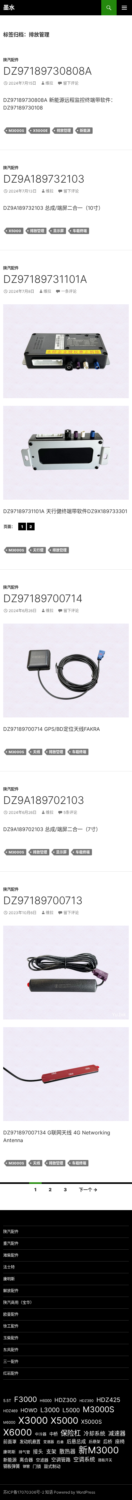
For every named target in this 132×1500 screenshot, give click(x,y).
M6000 (9, 1422)
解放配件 (11, 1290)
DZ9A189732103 (44, 178)
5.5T (7, 1400)
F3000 (25, 1399)
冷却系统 (94, 1433)
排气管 (24, 1452)
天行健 (38, 550)
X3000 (33, 1420)
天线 (36, 752)
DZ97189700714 (43, 598)
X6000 (17, 1432)
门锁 (37, 1466)
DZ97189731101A (45, 279)
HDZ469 (10, 1411)
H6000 (46, 1400)
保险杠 (71, 1433)
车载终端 (80, 231)
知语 (49, 1492)
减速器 (117, 1433)
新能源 (85, 130)
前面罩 (10, 1441)
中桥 (53, 1433)
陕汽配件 (11, 59)
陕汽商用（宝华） (18, 1302)
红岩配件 (11, 1373)
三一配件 (11, 1361)
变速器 (48, 1442)
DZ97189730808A (47, 70)
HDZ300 (65, 1400)
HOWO (29, 1410)
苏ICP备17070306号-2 (23, 1492)
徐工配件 (11, 1326)
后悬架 (94, 1441)
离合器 (26, 1459)
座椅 (120, 1441)
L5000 (71, 1410)
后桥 (107, 1441)
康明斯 (9, 1279)
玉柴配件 (11, 1338)
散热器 (67, 1451)
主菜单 (124, 7)
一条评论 (69, 291)
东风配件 (11, 1349)
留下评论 (70, 83)
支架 (51, 1452)
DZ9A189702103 (43, 800)
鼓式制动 (52, 1466)
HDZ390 (86, 1400)
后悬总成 (76, 1441)
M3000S (16, 130)
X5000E (40, 130)
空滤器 (42, 1459)
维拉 (49, 83)
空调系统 (84, 1459)
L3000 (50, 1410)
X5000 (15, 231)
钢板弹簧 (11, 1466)
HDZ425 (108, 1400)
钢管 (26, 1466)
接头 (38, 1452)
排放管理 (64, 130)
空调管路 (60, 1460)
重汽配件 (11, 1243)
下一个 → (88, 1189)
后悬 (60, 1442)
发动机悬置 (30, 1441)
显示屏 (58, 231)
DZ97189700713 (43, 900)
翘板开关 (105, 1460)
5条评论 (70, 812)
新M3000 (98, 1450)
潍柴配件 (11, 1255)
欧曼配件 (11, 1314)
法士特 (9, 1267)
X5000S (91, 1421)
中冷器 (40, 1434)
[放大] (120, 312)
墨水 (9, 7)
